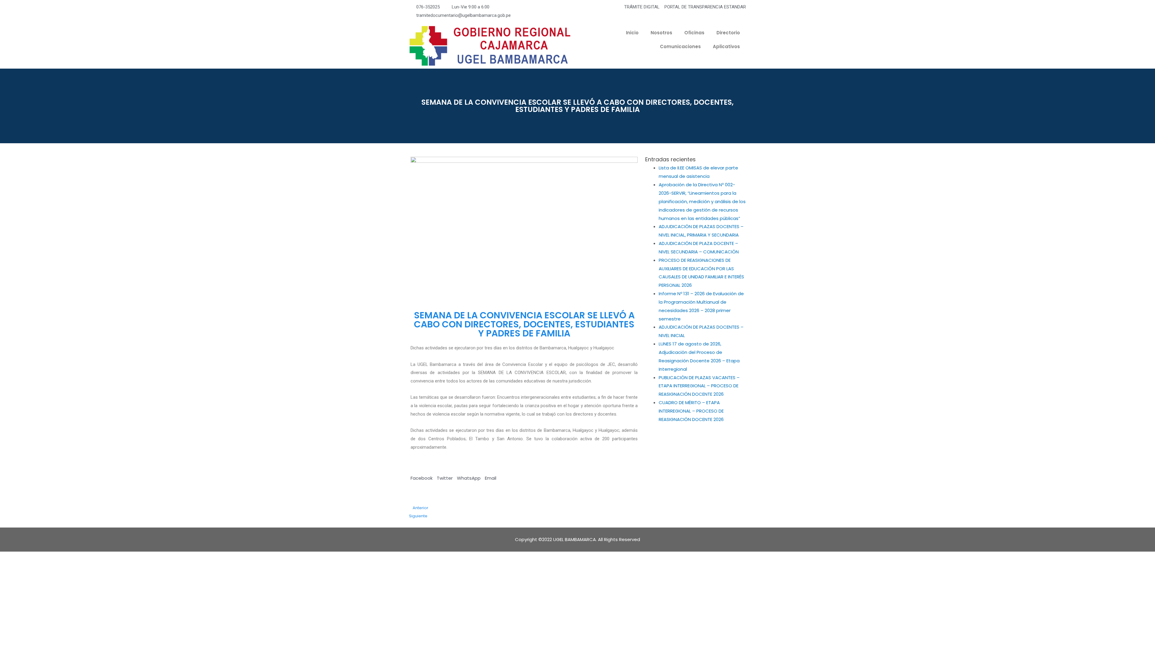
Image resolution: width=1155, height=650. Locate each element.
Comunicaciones (680, 46)
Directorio (728, 32)
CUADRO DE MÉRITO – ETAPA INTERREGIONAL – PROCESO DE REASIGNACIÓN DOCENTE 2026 (691, 410)
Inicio (632, 32)
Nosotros (661, 32)
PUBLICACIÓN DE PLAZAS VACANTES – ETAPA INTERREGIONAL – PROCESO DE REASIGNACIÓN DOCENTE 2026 (699, 386)
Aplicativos (726, 46)
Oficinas (694, 32)
